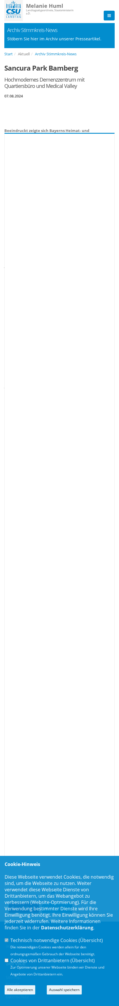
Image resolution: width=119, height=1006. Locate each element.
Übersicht (90, 940)
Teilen (61, 893)
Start (8, 53)
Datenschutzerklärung (67, 927)
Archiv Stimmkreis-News (56, 53)
